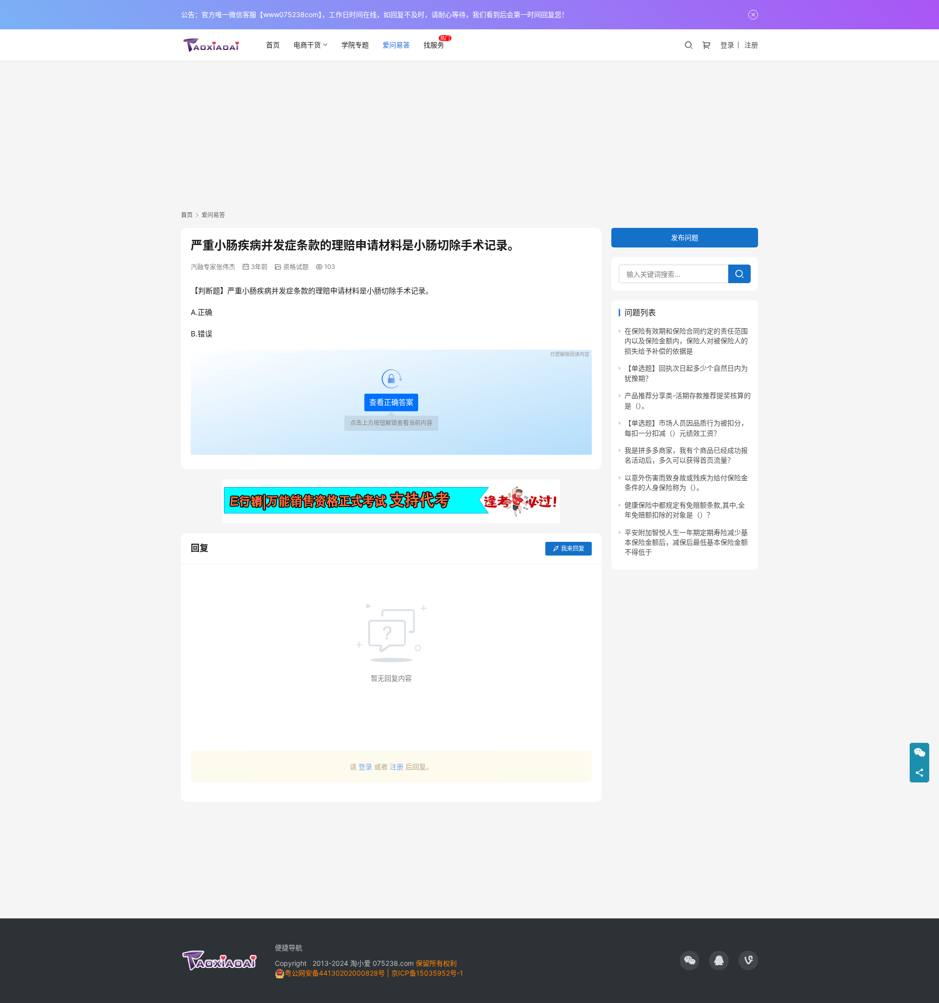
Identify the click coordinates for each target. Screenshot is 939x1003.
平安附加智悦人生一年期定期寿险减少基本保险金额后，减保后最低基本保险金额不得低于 (686, 542)
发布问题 (684, 237)
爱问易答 (396, 45)
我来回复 (572, 548)
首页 (273, 45)
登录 (727, 45)
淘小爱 (360, 963)
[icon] (689, 960)
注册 (751, 45)
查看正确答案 (391, 402)
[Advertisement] (469, 134)
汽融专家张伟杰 (213, 266)
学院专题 (355, 45)
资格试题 (296, 266)
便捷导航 (288, 947)
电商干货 (307, 45)
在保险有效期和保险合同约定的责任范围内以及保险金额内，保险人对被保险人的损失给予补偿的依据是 (686, 341)
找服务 (434, 45)
